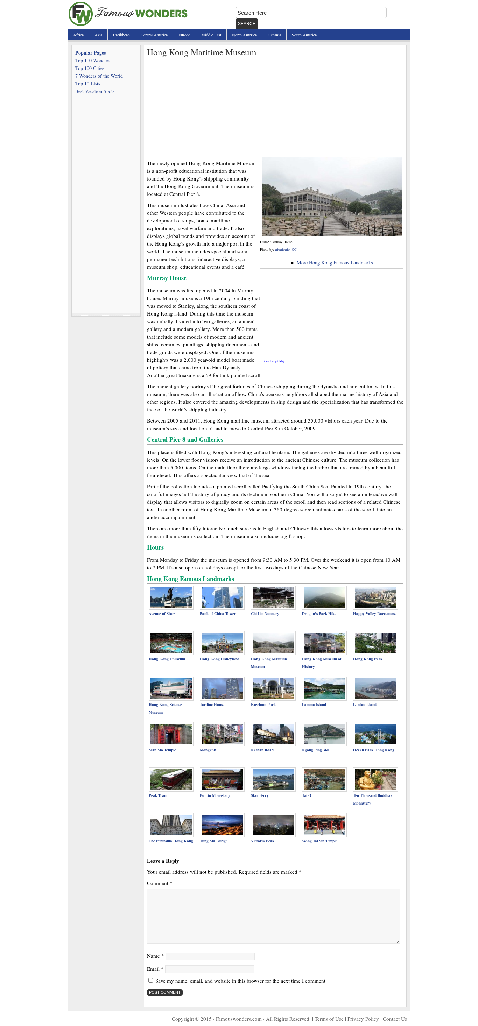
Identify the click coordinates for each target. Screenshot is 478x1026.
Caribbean (121, 34)
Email (155, 968)
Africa (78, 34)
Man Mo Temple (162, 750)
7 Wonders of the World (99, 75)
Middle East (211, 34)
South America (304, 34)
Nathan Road (262, 750)
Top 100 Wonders (92, 60)
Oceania (274, 34)
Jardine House (212, 704)
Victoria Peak (262, 841)
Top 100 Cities (89, 68)
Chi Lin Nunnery (265, 613)
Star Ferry (260, 795)
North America (244, 34)
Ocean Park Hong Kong (373, 750)
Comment (160, 882)
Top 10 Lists (87, 83)
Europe (184, 34)
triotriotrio (282, 249)
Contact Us (395, 1018)
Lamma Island (314, 704)
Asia (98, 34)
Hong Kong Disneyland (219, 659)
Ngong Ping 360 (315, 750)
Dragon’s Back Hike (319, 613)
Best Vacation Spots (94, 91)
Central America (154, 34)
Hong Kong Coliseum (167, 659)
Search (247, 23)
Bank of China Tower (218, 613)
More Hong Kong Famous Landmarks (335, 262)
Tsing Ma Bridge (213, 841)
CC (294, 249)
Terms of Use (329, 1018)
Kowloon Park (263, 704)
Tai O (306, 795)
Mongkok (208, 750)
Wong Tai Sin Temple (319, 841)
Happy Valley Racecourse (374, 613)
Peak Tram (158, 795)
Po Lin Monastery (215, 795)
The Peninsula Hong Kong (171, 841)
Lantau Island (365, 704)
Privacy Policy (363, 1018)
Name (155, 955)
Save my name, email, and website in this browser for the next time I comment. (241, 980)
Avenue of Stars (162, 613)
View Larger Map (273, 361)
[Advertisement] (275, 107)
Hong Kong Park (367, 659)
